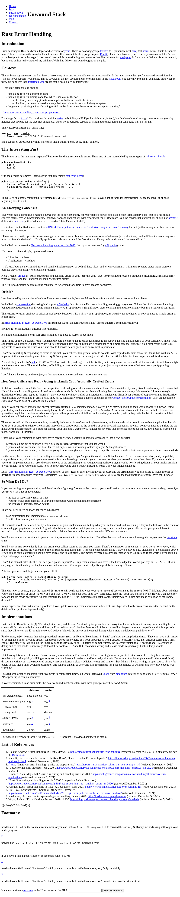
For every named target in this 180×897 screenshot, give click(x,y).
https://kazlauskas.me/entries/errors (107, 796)
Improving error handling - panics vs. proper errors (32, 112)
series (60, 118)
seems (146, 50)
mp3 (11, 18)
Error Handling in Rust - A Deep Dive (30, 471)
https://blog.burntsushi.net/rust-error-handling (95, 751)
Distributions (16, 12)
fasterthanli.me (36, 81)
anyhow (173, 217)
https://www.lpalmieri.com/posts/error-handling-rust (113, 786)
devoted (103, 50)
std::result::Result (155, 156)
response (28, 890)
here (134, 50)
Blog (11, 9)
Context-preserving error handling (131, 397)
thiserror (18, 221)
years (67, 50)
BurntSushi (18, 754)
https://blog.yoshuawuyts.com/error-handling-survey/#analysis (104, 799)
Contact (13, 22)
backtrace (172, 537)
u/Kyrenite (111, 245)
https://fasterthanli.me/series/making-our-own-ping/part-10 (108, 764)
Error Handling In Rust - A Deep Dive (25, 322)
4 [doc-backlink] (32, 723)
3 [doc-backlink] (32, 717)
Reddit (103, 54)
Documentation (17, 15)
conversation (24, 304)
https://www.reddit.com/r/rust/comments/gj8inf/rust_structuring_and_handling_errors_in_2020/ (60, 783)
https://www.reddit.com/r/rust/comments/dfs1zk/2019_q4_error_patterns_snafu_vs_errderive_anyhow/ (65, 793)
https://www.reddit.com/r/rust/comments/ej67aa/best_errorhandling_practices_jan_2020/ (105, 767)
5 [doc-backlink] (49, 723)
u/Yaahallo (63, 304)
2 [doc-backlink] (49, 700)
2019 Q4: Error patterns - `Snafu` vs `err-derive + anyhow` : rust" (82, 227)
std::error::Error (74, 175)
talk (33, 362)
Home (12, 6)
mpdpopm (125, 57)
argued (21, 275)
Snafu (105, 673)
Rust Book (115, 78)
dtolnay (124, 227)
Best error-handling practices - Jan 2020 (53, 245)
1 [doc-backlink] (32, 700)
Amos (24, 118)
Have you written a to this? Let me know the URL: (35, 890)
